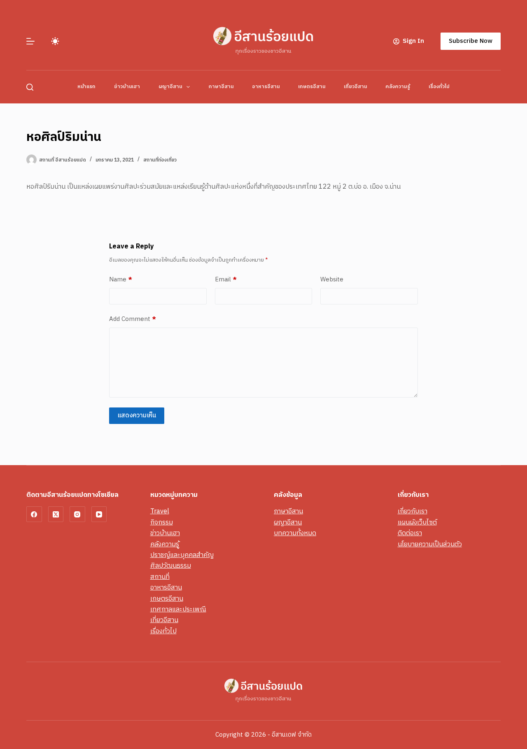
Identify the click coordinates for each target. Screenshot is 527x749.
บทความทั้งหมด (295, 533)
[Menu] (30, 41)
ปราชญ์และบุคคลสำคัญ (182, 555)
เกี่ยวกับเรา (412, 511)
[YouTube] (99, 514)
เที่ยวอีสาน (355, 87)
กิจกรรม (161, 522)
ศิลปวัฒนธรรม (170, 565)
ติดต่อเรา (410, 533)
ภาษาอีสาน (220, 87)
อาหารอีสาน (266, 87)
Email (226, 280)
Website (331, 280)
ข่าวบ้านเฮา (127, 87)
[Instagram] (77, 514)
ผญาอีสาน (170, 87)
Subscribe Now (470, 41)
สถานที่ (160, 577)
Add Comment (132, 319)
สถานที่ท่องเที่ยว (160, 160)
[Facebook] (34, 514)
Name (120, 280)
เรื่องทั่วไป (439, 87)
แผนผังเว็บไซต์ (417, 522)
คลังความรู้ (397, 87)
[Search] (29, 87)
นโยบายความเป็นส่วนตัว (430, 544)
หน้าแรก (86, 87)
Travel (159, 511)
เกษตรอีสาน (311, 87)
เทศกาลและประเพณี (178, 609)
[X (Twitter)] (56, 514)
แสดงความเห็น (136, 415)
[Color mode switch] (55, 41)
